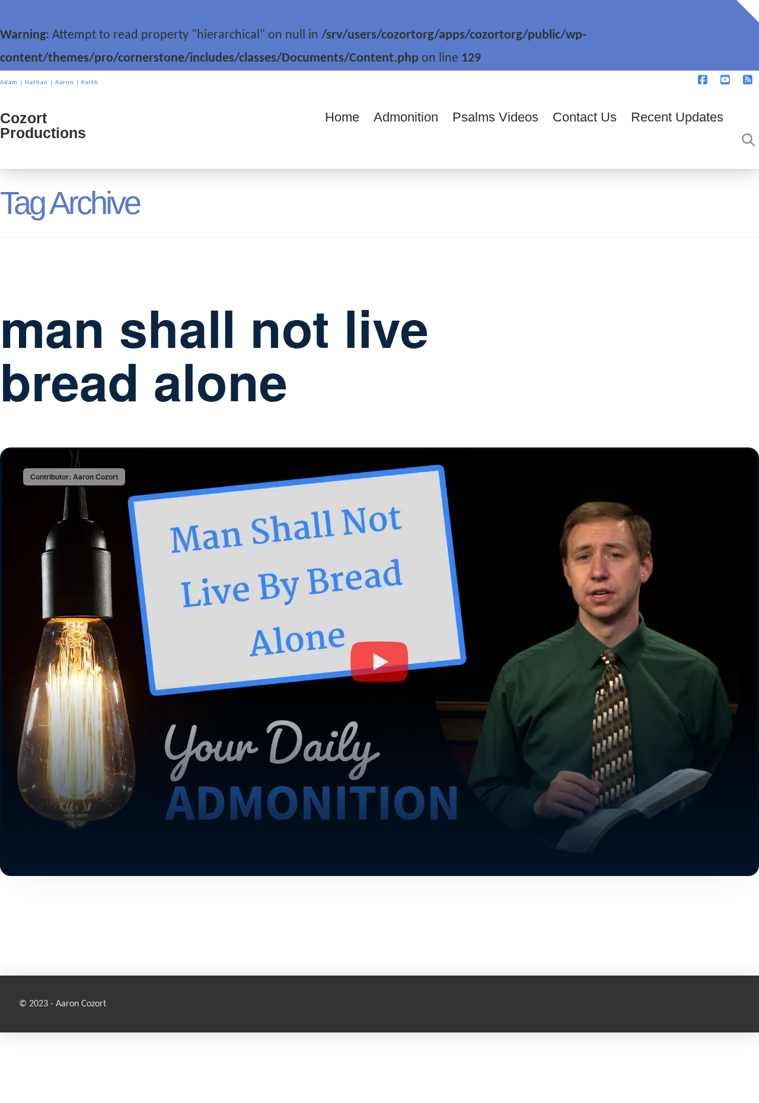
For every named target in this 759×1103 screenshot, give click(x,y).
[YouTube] (726, 83)
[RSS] (749, 83)
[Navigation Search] (745, 133)
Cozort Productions (43, 125)
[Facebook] (704, 83)
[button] (747, 11)
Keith (89, 82)
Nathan (36, 82)
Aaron (64, 82)
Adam (9, 82)
